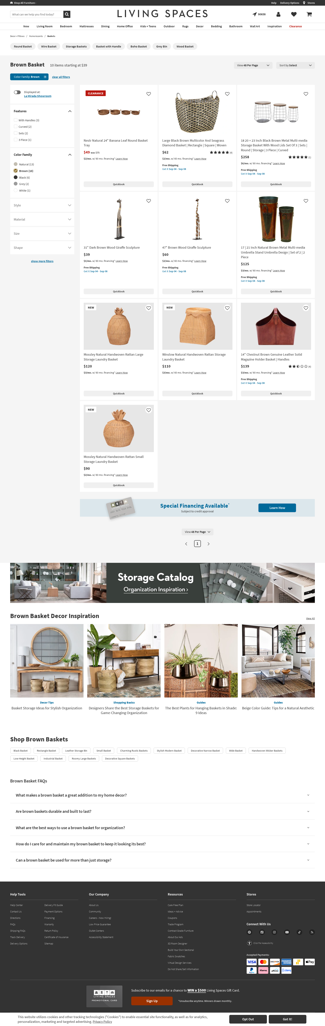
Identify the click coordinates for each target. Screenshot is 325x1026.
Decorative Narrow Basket (205, 750)
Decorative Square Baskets (120, 758)
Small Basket (103, 750)
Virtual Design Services (179, 962)
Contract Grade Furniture (181, 930)
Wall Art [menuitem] (255, 26)
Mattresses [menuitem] (87, 26)
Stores (311, 3)
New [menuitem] (26, 26)
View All (310, 618)
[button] (221, 152)
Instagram (274, 932)
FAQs (12, 924)
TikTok (299, 932)
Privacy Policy (102, 1021)
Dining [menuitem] (105, 26)
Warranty (49, 924)
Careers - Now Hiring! (100, 918)
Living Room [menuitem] (44, 26)
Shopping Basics (124, 702)
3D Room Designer (177, 943)
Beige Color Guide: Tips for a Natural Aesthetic (278, 708)
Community (95, 911)
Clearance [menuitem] (295, 26)
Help (273, 3)
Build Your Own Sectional (181, 950)
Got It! (287, 1019)
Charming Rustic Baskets (134, 750)
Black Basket (21, 750)
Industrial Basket (53, 758)
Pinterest (249, 932)
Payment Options (53, 911)
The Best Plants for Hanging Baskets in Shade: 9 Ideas (201, 710)
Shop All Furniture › (24, 3)
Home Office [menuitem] (125, 26)
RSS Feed (312, 932)
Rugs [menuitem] (185, 26)
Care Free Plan (175, 905)
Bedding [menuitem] (216, 26)
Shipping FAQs (17, 930)
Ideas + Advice (175, 911)
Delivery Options (289, 3)
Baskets (51, 36)
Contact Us (16, 911)
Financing (49, 918)
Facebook (262, 932)
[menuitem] (309, 14)
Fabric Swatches (176, 956)
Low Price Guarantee (100, 924)
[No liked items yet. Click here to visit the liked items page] (293, 14)
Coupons (172, 918)
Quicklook (119, 184)
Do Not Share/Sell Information (183, 969)
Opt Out (248, 1019)
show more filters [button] (42, 261)
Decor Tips (47, 702)
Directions (15, 918)
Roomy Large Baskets (84, 758)
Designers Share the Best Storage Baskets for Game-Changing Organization (124, 710)
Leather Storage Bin (76, 750)
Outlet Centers (96, 930)
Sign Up (152, 1001)
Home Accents (36, 36)
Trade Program (175, 924)
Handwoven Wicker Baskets (267, 750)
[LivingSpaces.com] (162, 14)
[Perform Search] (66, 14)
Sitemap (48, 943)
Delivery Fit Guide (53, 905)
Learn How (122, 158)
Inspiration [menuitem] (274, 26)
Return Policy (51, 930)
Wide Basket (236, 750)
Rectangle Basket (46, 750)
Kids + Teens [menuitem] (148, 26)
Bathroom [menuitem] (235, 26)
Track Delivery (17, 937)
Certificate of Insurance (56, 937)
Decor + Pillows (17, 36)
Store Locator (253, 905)
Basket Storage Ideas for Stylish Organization (46, 708)
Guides (201, 702)
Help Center (16, 905)
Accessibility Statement (101, 937)
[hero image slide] (162, 583)
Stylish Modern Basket (169, 750)
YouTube (287, 932)
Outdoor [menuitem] (169, 26)
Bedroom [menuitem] (66, 26)
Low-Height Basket (24, 758)
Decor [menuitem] (200, 26)
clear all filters (61, 76)
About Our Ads (175, 937)
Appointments (254, 911)
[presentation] (253, 65)
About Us (94, 905)
